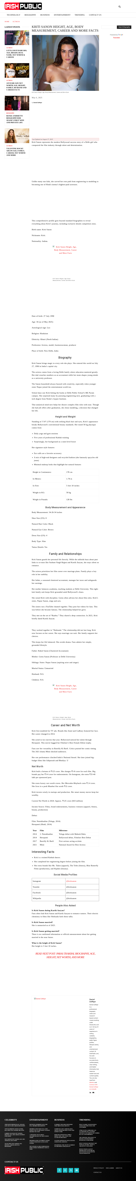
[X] (71, 1170)
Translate (116, 37)
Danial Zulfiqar (37, 102)
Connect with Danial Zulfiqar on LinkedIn (93, 1087)
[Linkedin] (90, 1092)
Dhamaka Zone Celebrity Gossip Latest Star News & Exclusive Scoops (40, 1142)
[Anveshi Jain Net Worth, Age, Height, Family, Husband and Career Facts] (17, 70)
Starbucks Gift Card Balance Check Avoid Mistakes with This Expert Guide (64, 1130)
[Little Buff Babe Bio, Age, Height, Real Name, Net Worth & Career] (17, 37)
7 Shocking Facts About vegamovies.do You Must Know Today (39, 1136)
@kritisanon (71, 881)
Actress (16, 21)
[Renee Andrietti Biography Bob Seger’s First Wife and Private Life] (17, 103)
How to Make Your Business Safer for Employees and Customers (88, 1126)
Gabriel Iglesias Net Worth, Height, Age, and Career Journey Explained (15, 1135)
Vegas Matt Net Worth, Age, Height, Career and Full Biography (13, 1145)
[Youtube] (76, 1170)
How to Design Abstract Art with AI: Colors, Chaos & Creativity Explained (88, 1145)
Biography (10, 113)
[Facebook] (59, 1170)
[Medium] (93, 1092)
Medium (91, 1082)
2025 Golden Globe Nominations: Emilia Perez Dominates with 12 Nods (39, 1148)
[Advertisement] (65, 121)
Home (7, 21)
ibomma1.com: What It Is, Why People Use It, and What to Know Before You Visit (40, 1130)
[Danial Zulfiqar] (60, 1046)
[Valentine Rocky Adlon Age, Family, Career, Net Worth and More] (17, 135)
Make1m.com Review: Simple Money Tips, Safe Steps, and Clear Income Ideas (63, 1136)
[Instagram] (65, 1170)
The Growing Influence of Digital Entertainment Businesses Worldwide (87, 1139)
